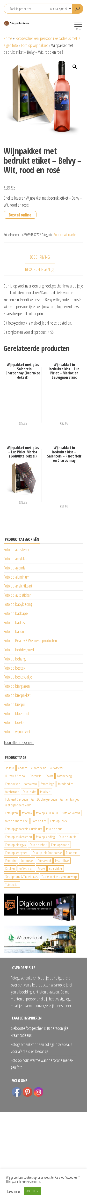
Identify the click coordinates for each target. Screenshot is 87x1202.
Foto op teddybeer (17, 852)
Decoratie (36, 775)
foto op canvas (71, 812)
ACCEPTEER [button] (32, 1191)
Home (8, 38)
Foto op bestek (14, 668)
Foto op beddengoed (19, 650)
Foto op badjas (14, 622)
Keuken (10, 868)
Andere (22, 767)
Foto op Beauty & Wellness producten (30, 640)
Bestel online (20, 215)
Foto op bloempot (16, 713)
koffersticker (26, 868)
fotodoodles (65, 783)
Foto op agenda (15, 568)
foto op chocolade (16, 820)
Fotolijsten (11, 812)
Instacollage (62, 860)
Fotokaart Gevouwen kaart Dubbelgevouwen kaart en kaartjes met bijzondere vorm (42, 802)
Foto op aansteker (16, 549)
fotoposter (72, 852)
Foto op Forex (58, 820)
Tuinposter (11, 884)
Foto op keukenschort (18, 836)
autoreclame (38, 767)
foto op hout (54, 828)
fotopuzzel (27, 860)
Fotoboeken (12, 783)
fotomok (27, 812)
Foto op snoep (60, 844)
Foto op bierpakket (17, 695)
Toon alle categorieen (19, 742)
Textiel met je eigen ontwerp (59, 876)
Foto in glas (29, 791)
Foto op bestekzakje (18, 677)
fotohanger (12, 791)
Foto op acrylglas (15, 559)
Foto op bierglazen (17, 686)
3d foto (9, 767)
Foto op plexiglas (15, 844)
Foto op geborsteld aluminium (23, 828)
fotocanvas (30, 783)
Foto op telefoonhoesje (47, 852)
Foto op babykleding (18, 604)
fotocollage (47, 783)
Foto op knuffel (68, 836)
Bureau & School (15, 775)
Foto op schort (38, 844)
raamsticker (55, 868)
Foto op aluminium (16, 577)
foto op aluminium (47, 812)
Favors (49, 775)
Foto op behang (15, 659)
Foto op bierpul (14, 704)
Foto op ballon (14, 631)
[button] (74, 66)
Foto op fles (39, 820)
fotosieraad (44, 860)
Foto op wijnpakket (34, 45)
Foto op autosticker (17, 595)
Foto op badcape (16, 613)
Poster (41, 868)
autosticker (57, 767)
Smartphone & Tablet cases (21, 876)
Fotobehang (64, 775)
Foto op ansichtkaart (18, 586)
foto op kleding (45, 836)
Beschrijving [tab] (40, 257)
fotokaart (45, 791)
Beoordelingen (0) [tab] (40, 269)
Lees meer (13, 1191)
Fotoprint (10, 860)
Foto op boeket (14, 722)
